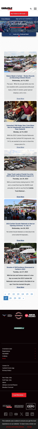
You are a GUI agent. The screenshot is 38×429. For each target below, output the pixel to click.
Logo (7, 8)
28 (10, 298)
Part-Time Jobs (7, 377)
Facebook (5, 414)
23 (18, 294)
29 (15, 298)
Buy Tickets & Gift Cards (18, 14)
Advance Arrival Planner (10, 385)
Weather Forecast (7, 387)
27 (6, 298)
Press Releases (5, 19)
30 (19, 298)
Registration (6, 351)
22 (14, 294)
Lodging (4, 356)
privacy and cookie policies (15, 427)
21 (9, 294)
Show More (20, 99)
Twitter (21, 414)
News (4, 358)
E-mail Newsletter (18, 395)
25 (27, 294)
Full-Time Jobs (7, 380)
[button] (19, 34)
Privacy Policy (6, 370)
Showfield (5, 353)
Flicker (27, 414)
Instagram (11, 414)
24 (23, 294)
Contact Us (5, 365)
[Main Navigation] (35, 9)
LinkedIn (32, 414)
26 (32, 294)
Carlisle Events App (8, 368)
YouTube (16, 414)
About (4, 382)
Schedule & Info (7, 349)
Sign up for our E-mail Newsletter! (25, 19)
